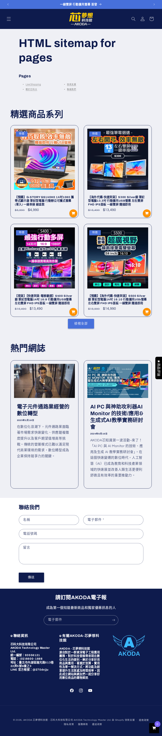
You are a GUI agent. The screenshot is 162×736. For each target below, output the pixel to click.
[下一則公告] (154, 4)
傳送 (31, 577)
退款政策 (144, 720)
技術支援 (71, 84)
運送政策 (97, 724)
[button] (8, 18)
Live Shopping (33, 84)
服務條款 (83, 724)
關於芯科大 (31, 89)
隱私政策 (69, 724)
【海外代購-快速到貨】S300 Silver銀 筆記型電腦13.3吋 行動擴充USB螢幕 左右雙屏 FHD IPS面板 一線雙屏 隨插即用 (116, 201)
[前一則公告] (8, 4)
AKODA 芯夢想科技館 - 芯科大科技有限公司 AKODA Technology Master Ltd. (67, 720)
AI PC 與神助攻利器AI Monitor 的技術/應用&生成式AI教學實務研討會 (116, 417)
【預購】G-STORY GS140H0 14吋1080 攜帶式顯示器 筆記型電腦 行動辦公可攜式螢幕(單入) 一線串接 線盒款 (44, 201)
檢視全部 (81, 323)
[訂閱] (113, 620)
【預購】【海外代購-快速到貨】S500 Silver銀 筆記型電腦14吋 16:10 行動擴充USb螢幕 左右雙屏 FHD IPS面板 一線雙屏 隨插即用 (117, 299)
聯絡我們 (71, 89)
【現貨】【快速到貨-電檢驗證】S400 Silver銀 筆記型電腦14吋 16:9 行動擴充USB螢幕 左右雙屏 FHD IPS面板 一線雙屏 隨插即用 (43, 299)
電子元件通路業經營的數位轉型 (43, 410)
